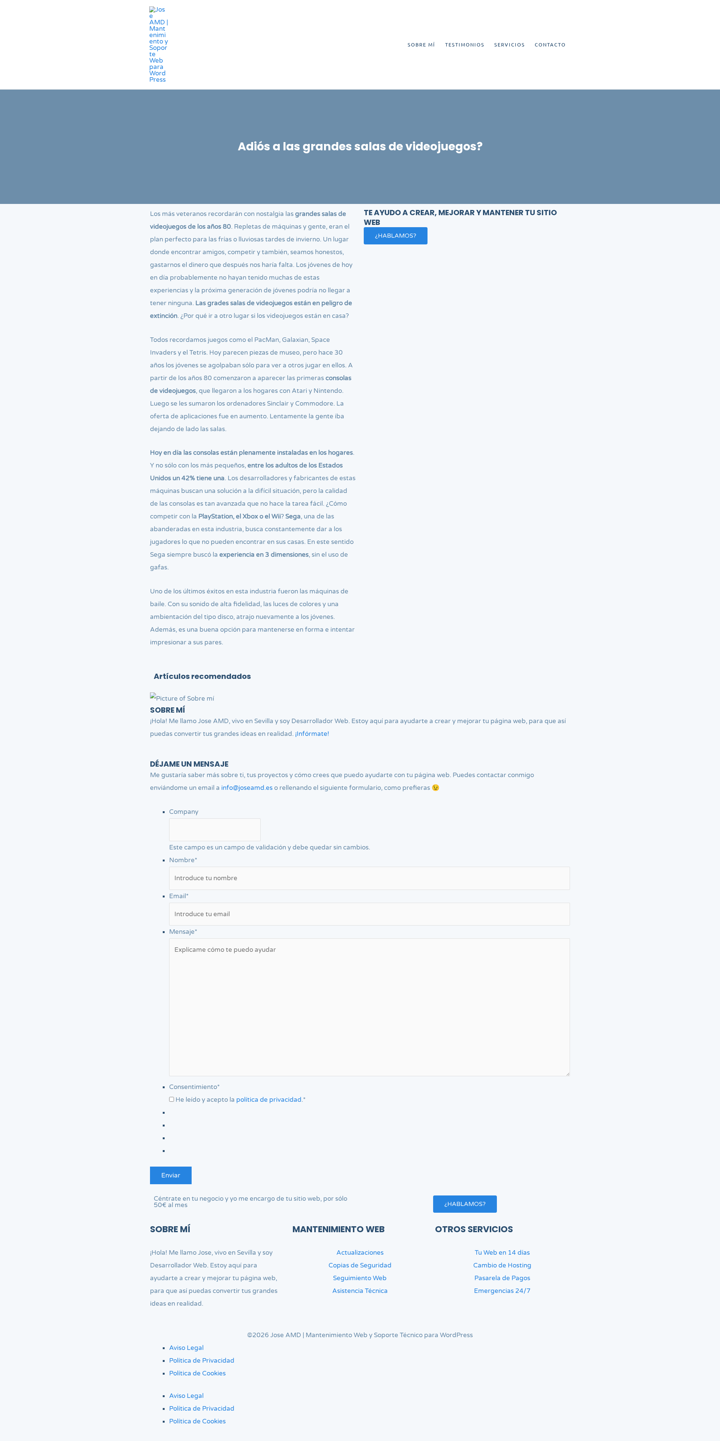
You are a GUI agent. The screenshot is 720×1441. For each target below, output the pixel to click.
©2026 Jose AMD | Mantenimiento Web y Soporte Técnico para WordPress (360, 1335)
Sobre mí (421, 44)
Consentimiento (194, 1087)
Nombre (183, 860)
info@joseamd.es (247, 788)
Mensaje (183, 932)
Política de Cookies (197, 1373)
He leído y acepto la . (241, 1100)
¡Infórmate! (312, 734)
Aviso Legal (186, 1348)
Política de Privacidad (201, 1361)
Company (183, 812)
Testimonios (464, 44)
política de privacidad (269, 1100)
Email (179, 896)
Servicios (509, 44)
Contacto (550, 44)
